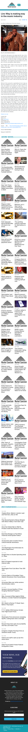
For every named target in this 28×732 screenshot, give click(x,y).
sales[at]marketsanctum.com (16, 701)
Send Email (6, 119)
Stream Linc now (4, 114)
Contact (5, 730)
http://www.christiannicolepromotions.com (14, 123)
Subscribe (14, 719)
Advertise (17, 728)
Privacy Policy (11, 728)
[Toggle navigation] (19, 5)
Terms (4, 728)
